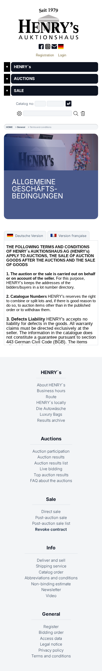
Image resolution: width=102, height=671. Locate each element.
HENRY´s (22, 66)
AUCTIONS (24, 78)
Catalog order (51, 572)
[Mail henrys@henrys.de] (55, 47)
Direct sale (51, 511)
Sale (51, 499)
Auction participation (51, 451)
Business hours (51, 390)
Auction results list (51, 463)
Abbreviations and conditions (51, 577)
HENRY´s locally (51, 402)
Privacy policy (51, 650)
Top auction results (51, 474)
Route (51, 396)
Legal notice (51, 644)
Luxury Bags (51, 414)
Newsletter (51, 589)
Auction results (51, 456)
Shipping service (51, 566)
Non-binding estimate (51, 583)
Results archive (51, 420)
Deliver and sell (51, 560)
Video (51, 595)
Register (51, 626)
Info (51, 547)
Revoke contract (51, 529)
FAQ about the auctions (51, 480)
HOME (9, 127)
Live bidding (51, 468)
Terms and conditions (51, 655)
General (21, 127)
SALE (19, 90)
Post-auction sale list (51, 523)
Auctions (51, 438)
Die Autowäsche (51, 408)
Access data (51, 638)
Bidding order (51, 632)
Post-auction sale (51, 517)
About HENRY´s (51, 384)
